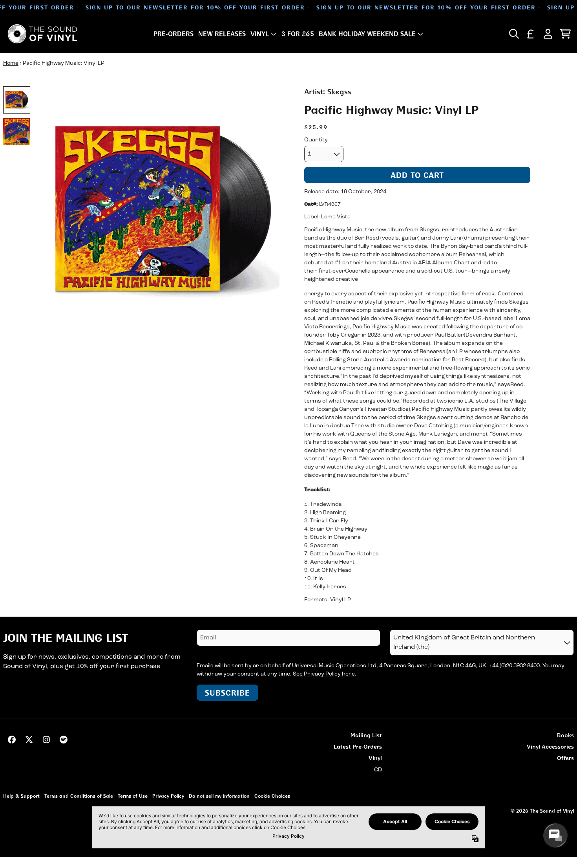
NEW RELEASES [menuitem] (222, 34)
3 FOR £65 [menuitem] (297, 34)
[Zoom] (162, 212)
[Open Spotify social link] (63, 739)
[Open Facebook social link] (11, 739)
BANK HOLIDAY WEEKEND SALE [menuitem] (367, 34)
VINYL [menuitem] (259, 34)
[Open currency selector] (530, 33)
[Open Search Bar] (513, 33)
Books (565, 735)
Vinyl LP (340, 600)
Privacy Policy (168, 796)
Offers (565, 757)
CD (378, 769)
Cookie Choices (272, 796)
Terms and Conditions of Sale (78, 796)
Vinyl (375, 757)
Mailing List (366, 735)
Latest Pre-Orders (358, 746)
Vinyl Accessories (550, 746)
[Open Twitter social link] (29, 739)
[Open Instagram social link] (46, 739)
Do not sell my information (219, 796)
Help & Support (21, 796)
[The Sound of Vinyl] (42, 34)
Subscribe (227, 692)
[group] (16, 100)
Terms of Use (133, 796)
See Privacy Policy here (324, 674)
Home (10, 63)
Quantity (316, 140)
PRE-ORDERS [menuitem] (173, 34)
